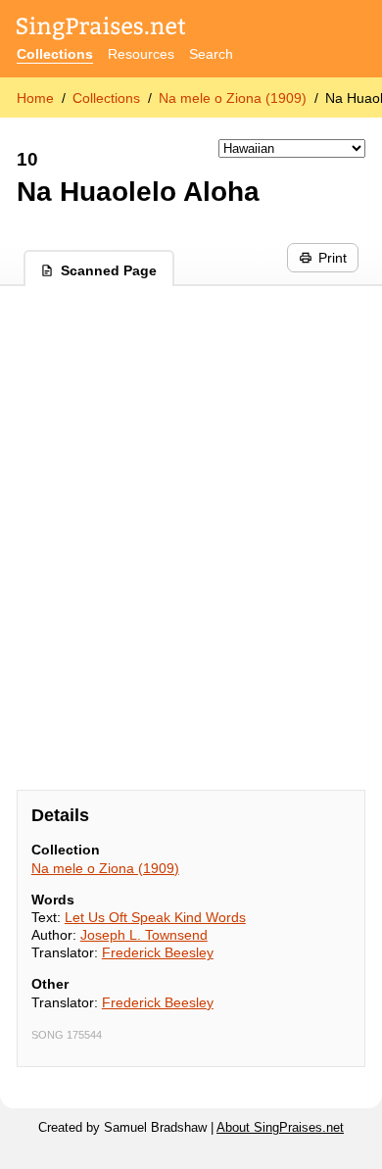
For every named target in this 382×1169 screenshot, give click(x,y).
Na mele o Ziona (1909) (233, 98)
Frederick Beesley (158, 952)
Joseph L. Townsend (144, 935)
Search (211, 54)
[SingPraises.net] (101, 30)
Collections (55, 54)
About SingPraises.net (280, 1128)
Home (35, 98)
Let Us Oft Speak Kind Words (155, 917)
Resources (141, 54)
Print (332, 258)
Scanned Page (109, 270)
